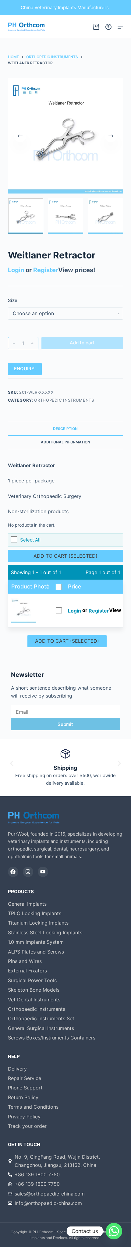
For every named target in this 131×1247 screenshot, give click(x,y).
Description (65, 428)
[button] (12, 763)
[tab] (65, 428)
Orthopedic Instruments (64, 400)
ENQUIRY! (25, 368)
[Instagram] (28, 872)
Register (45, 270)
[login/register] (108, 27)
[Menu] (120, 27)
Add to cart (82, 343)
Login (16, 270)
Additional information (65, 442)
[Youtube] (43, 872)
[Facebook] (13, 872)
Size (12, 300)
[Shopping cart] (96, 27)
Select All (30, 540)
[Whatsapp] (114, 1231)
